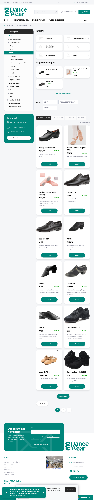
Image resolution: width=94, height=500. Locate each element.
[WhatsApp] (78, 470)
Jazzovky (13, 66)
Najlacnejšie (58, 118)
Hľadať (56, 12)
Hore (43, 403)
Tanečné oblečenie (15, 76)
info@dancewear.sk (18, 127)
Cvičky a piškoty (15, 69)
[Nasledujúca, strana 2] (63, 410)
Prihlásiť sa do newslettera (40, 444)
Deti (11, 49)
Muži (11, 52)
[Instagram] (74, 470)
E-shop (11, 36)
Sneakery (13, 56)
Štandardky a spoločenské (18, 63)
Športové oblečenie (15, 39)
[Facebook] (70, 470)
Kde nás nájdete (27, 2)
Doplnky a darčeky (15, 79)
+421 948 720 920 (17, 132)
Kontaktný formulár (19, 138)
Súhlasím (70, 490)
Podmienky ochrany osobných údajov (10, 473)
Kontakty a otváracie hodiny (12, 2)
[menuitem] (8, 20)
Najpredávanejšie (44, 118)
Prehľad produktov (14, 83)
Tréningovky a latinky (17, 59)
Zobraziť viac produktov (63, 93)
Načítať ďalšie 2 (63, 396)
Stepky (13, 73)
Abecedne (81, 118)
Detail (49, 164)
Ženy (11, 46)
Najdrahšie (70, 118)
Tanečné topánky (15, 42)
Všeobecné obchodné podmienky (10, 468)
